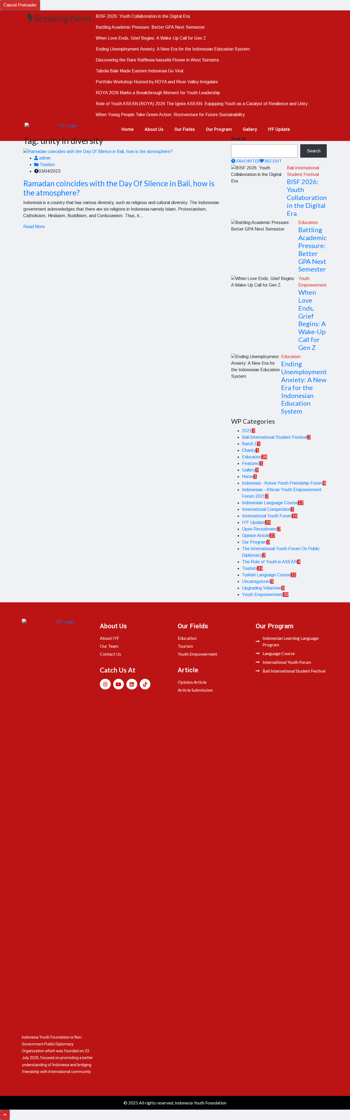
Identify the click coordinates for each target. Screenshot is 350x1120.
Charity (249, 450)
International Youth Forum (267, 516)
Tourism (47, 164)
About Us (154, 129)
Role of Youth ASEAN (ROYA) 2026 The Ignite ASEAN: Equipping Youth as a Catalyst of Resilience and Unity (202, 103)
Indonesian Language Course (270, 502)
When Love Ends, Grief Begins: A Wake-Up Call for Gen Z (151, 38)
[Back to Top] (5, 1115)
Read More (34, 226)
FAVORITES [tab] (247, 160)
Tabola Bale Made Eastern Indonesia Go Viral (139, 71)
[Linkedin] (131, 684)
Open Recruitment (259, 529)
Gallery (250, 129)
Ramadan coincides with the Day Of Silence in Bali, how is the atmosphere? (118, 188)
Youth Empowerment (262, 594)
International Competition (266, 509)
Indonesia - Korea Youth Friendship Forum (282, 483)
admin (44, 158)
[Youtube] (118, 684)
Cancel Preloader (20, 5)
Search (238, 138)
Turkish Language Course (266, 575)
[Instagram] (105, 684)
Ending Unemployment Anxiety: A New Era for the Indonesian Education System (173, 49)
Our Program (219, 129)
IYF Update (279, 129)
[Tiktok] (145, 684)
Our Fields (184, 129)
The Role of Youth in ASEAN (269, 561)
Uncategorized (256, 581)
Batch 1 (249, 443)
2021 (247, 430)
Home (127, 129)
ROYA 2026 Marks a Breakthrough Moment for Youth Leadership (158, 92)
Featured (251, 463)
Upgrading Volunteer (261, 588)
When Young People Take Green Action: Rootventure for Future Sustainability (170, 114)
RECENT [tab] (273, 160)
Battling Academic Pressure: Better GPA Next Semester (150, 27)
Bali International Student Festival (274, 437)
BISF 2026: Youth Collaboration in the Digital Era (143, 16)
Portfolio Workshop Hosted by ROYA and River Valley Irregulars (157, 81)
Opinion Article (255, 535)
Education (308, 222)
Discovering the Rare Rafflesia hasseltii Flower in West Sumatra (157, 60)
